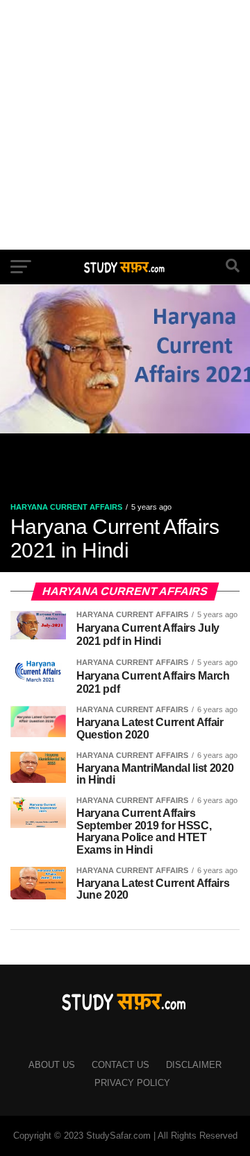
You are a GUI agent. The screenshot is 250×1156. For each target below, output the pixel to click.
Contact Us (120, 1065)
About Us (51, 1065)
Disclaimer (194, 1065)
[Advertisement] (125, 125)
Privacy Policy (132, 1083)
